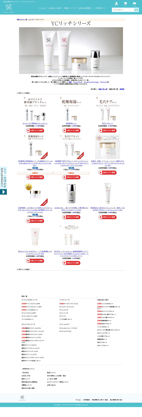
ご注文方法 (25, 372)
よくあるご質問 (52, 379)
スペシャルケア (64, 324)
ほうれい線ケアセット (106, 314)
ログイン (116, 6)
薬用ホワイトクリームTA (32, 334)
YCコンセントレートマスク (68, 328)
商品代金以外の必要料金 (29, 382)
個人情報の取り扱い (116, 400)
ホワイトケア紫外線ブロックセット (35, 123)
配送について (26, 379)
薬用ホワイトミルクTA (31, 328)
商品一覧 (24, 296)
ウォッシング (63, 313)
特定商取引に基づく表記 (100, 400)
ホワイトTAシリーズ (28, 324)
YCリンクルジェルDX (31, 303)
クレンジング (77, 82)
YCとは (42, 8)
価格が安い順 (103, 89)
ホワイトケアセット (106, 311)
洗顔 (70, 82)
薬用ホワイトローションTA (33, 331)
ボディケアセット (103, 345)
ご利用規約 (86, 400)
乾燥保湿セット (71, 123)
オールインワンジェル (91, 82)
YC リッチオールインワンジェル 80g (107, 163)
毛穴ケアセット (107, 123)
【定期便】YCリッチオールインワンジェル (35, 210)
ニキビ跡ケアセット (106, 317)
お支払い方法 (26, 375)
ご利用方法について (28, 369)
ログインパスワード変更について (58, 382)
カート (125, 6)
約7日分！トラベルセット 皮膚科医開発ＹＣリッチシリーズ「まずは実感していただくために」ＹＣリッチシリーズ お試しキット (71, 254)
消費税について (27, 385)
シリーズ (30, 19)
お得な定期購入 (85, 8)
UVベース (103, 82)
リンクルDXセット (30, 310)
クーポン (134, 6)
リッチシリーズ (64, 300)
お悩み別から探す (103, 300)
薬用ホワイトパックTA (31, 337)
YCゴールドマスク (65, 331)
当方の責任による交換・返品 (56, 375)
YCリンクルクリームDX (31, 307)
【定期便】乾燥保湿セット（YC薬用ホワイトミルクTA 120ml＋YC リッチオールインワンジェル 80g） (35, 163)
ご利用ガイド (100, 8)
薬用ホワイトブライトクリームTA (33, 357)
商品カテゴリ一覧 (22, 19)
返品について (51, 372)
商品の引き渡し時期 (28, 388)
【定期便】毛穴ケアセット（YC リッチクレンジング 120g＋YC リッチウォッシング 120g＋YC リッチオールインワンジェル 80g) (71, 163)
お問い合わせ (51, 385)
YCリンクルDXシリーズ (29, 300)
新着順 (122, 89)
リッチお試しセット (65, 319)
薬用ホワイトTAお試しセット (31, 360)
